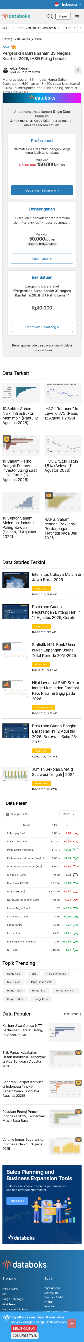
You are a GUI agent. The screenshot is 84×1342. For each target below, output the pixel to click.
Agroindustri (52, 1288)
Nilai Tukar (13, 982)
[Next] (80, 28)
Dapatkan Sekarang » (42, 190)
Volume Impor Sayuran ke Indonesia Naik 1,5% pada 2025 (22, 1144)
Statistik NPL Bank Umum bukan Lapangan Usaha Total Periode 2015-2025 (54, 650)
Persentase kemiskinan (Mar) (24, 866)
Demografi (42, 588)
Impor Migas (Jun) (18, 916)
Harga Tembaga (56, 973)
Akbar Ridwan (19, 68)
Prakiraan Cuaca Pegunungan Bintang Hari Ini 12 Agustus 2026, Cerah (56, 612)
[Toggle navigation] (77, 16)
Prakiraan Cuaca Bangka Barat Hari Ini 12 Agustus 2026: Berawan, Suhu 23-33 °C (54, 734)
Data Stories (22, 38)
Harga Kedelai (15, 999)
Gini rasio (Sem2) (17, 874)
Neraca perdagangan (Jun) (23, 899)
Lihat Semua (70, 1013)
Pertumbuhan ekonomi (20, 849)
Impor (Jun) (14, 933)
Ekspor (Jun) (14, 924)
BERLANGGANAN (24, 1328)
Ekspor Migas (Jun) (18, 908)
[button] (68, 4)
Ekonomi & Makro (55, 1297)
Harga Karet (14, 973)
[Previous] (74, 28)
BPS (34, 973)
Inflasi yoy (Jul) (16, 833)
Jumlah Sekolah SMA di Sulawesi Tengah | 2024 (53, 772)
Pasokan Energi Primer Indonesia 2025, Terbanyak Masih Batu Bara (23, 1116)
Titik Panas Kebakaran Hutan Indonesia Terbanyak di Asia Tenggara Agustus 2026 (24, 1059)
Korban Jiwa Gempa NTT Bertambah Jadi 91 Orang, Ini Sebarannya (22, 1030)
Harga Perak (14, 990)
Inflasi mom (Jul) (17, 841)
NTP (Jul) (12, 949)
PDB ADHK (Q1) (16, 891)
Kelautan (49, 1306)
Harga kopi (41, 999)
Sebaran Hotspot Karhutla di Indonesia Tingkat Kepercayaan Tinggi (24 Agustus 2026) (22, 1089)
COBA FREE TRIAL (25, 1335)
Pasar (38, 38)
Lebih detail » (42, 259)
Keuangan (41, 664)
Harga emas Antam (41, 982)
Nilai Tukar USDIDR (18, 883)
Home (6, 38)
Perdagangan (43, 707)
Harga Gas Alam (65, 990)
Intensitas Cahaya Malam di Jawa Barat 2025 (56, 577)
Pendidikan (41, 783)
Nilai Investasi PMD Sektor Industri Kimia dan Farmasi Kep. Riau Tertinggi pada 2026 (56, 690)
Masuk (63, 16)
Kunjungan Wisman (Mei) (21, 941)
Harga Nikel (39, 990)
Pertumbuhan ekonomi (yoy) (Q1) (26, 858)
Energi (48, 1301)
